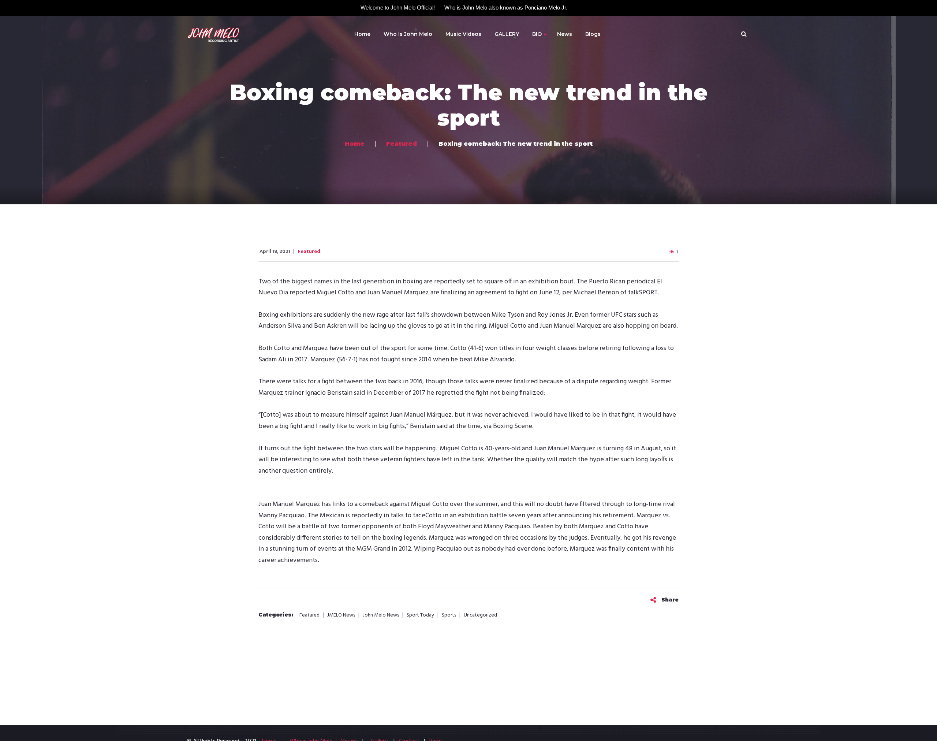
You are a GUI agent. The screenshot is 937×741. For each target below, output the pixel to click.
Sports (449, 615)
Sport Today (420, 615)
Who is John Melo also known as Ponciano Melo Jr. (505, 7)
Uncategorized (480, 615)
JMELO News (341, 615)
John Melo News (381, 615)
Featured (309, 251)
